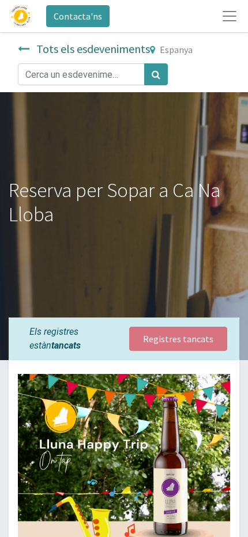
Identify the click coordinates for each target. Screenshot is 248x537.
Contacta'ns (78, 16)
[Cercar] (156, 74)
